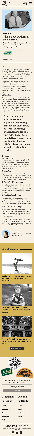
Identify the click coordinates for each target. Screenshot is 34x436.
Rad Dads (23, 401)
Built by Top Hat (17, 429)
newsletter (6, 409)
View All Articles (16, 348)
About (20, 409)
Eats (20, 405)
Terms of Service (21, 428)
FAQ (3, 420)
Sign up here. (26, 111)
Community (8, 397)
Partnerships (22, 413)
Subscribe (5, 416)
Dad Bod (22, 397)
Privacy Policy (28, 428)
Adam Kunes (8, 59)
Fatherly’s (5, 159)
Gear (4, 405)
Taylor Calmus (22, 185)
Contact (5, 413)
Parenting (7, 34)
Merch (20, 416)
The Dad (16, 176)
